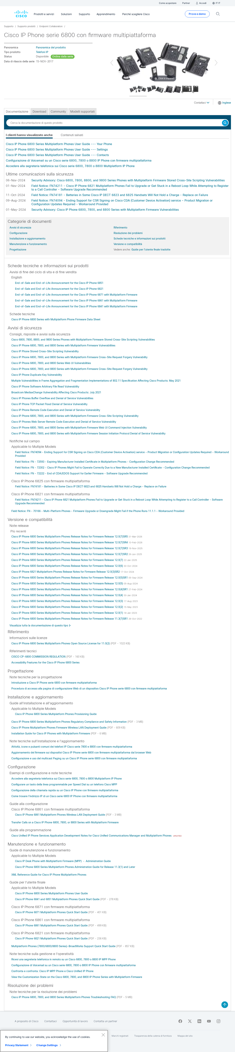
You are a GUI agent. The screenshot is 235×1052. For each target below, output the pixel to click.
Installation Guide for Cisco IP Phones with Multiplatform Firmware (51, 733)
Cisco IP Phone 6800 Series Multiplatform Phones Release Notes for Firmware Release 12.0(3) (67, 601)
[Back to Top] (224, 1004)
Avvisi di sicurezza (20, 227)
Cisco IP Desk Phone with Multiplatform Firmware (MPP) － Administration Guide (63, 861)
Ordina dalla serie (62, 56)
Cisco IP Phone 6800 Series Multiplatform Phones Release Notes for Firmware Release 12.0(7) (67, 560)
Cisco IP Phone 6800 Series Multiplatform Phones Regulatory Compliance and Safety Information (69, 721)
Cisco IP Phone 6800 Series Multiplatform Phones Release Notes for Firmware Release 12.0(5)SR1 (70, 577)
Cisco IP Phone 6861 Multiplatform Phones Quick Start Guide (51, 925)
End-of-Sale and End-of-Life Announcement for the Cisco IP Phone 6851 (59, 282)
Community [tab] (58, 111)
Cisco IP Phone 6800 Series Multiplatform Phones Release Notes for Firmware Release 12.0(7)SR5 (70, 536)
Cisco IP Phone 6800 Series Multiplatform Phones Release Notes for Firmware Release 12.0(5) (67, 583)
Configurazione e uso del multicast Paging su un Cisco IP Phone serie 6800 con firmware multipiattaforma (74, 758)
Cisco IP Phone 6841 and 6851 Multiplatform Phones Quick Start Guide (57, 899)
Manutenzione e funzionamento (28, 244)
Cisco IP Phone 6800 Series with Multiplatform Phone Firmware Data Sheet (55, 319)
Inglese (226, 102)
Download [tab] (39, 111)
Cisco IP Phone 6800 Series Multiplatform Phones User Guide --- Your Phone (59, 144)
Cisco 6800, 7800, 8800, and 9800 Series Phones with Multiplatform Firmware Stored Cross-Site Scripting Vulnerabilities (83, 339)
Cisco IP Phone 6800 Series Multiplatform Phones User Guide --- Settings (57, 149)
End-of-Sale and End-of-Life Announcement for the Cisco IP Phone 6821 (59, 288)
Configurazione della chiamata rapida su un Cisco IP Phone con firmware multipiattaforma (64, 790)
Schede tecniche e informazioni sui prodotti (139, 238)
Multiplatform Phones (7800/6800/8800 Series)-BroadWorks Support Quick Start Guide (63, 946)
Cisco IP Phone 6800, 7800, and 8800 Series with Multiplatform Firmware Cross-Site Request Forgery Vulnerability (79, 357)
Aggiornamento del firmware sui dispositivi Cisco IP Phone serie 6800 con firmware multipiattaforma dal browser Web (81, 752)
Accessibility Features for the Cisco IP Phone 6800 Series (45, 662)
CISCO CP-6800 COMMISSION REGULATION (38, 656)
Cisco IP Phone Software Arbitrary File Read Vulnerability (45, 386)
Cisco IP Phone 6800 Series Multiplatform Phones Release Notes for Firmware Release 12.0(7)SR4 (70, 542)
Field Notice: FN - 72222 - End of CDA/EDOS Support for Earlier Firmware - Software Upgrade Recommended (81, 473)
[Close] (103, 1035)
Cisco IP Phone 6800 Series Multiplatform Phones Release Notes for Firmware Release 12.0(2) (67, 606)
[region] (54, 1041)
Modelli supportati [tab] (82, 111)
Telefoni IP (42, 52)
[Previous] (112, 63)
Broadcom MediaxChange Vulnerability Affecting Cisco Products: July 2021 (56, 392)
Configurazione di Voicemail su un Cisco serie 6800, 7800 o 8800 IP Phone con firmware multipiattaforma (78, 160)
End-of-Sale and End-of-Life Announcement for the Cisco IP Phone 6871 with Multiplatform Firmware (76, 294)
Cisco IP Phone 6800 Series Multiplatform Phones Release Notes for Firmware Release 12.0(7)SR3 (70, 548)
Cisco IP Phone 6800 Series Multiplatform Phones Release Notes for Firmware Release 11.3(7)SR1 (70, 618)
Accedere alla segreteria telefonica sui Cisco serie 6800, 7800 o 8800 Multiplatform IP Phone (70, 166)
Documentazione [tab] (17, 111)
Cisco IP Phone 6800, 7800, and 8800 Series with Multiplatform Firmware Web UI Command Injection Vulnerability (79, 427)
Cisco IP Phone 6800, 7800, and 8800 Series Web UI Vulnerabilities (51, 363)
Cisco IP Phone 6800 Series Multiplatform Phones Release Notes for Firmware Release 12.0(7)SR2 (70, 554)
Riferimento (120, 227)
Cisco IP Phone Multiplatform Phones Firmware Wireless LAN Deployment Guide (59, 727)
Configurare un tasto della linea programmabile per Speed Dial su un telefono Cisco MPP (64, 784)
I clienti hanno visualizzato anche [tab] (29, 135)
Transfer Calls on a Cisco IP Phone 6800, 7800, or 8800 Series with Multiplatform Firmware (65, 822)
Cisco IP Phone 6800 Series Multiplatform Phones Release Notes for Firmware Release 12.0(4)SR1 (70, 589)
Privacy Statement (16, 1045)
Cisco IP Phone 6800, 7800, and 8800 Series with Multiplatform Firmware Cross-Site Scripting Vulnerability (74, 415)
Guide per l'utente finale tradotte (150, 249)
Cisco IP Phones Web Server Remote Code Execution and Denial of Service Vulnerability (63, 421)
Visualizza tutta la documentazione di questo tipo (39, 625)
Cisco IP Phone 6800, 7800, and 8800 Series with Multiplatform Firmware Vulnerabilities (63, 345)
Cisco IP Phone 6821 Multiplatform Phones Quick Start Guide (51, 938)
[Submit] (225, 123)
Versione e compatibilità (128, 244)
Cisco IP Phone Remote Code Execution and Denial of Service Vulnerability (55, 410)
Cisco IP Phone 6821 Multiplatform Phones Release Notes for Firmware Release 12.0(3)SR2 (65, 571)
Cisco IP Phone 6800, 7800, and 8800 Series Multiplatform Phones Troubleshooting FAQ (64, 997)
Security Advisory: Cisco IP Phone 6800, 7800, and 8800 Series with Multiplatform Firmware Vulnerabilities (105, 209)
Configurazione (18, 233)
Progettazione (18, 249)
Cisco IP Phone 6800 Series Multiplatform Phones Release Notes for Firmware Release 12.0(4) (67, 595)
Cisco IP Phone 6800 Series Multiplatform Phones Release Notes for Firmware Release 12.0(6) (67, 565)
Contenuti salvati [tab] (72, 135)
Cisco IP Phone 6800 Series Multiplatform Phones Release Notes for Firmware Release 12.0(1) (67, 612)
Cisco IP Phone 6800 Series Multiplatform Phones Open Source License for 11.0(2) (61, 643)
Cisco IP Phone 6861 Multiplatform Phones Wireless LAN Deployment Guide (60, 814)
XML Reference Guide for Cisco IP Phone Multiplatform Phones (48, 874)
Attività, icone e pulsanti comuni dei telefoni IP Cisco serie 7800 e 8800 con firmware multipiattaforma (71, 746)
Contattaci (200, 102)
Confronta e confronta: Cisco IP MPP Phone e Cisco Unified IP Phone (52, 971)
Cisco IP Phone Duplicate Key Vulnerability (36, 374)
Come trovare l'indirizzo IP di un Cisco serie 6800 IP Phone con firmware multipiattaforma (64, 796)
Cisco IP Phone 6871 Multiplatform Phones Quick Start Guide (51, 912)
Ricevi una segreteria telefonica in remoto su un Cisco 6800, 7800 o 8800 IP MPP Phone (63, 959)
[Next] (216, 63)
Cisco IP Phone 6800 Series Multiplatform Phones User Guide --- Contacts (57, 155)
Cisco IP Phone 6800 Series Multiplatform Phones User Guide (51, 893)
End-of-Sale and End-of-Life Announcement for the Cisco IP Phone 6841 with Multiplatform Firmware (76, 306)
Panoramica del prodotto (51, 47)
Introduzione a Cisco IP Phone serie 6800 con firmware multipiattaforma (54, 682)
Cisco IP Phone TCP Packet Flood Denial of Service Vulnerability (49, 404)
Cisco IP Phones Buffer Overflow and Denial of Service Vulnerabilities (52, 398)
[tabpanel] (117, 155)
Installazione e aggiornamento (27, 238)
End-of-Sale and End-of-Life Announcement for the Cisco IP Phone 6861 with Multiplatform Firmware (76, 300)
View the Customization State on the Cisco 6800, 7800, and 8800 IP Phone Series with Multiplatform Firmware (76, 977)
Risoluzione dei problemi (128, 233)
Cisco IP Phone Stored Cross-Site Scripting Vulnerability (45, 351)
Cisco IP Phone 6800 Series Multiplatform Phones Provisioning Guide (56, 714)
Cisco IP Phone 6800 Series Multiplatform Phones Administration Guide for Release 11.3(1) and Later (75, 867)
